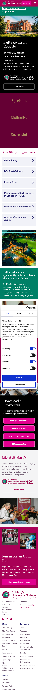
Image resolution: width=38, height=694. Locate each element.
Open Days (6, 660)
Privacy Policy (8, 686)
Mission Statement (14, 284)
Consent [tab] (7, 313)
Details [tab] (19, 313)
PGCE (4, 649)
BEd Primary (7, 628)
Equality (23, 653)
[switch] (33, 355)
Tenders (23, 631)
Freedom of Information (25, 661)
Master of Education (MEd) (8, 639)
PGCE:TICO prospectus (19, 436)
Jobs (22, 628)
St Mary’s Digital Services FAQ (26, 648)
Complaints (24, 644)
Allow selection (19, 384)
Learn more (19, 490)
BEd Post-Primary (9, 631)
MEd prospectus (19, 428)
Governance (25, 634)
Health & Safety (26, 656)
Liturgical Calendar (27, 665)
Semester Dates (8, 656)
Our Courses (19, 87)
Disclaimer (6, 683)
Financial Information (25, 639)
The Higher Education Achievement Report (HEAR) (8, 667)
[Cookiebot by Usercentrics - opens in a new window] (27, 307)
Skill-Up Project (26, 669)
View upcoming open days (19, 582)
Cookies (5, 679)
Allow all (19, 378)
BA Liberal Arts (8, 634)
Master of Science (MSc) (9, 645)
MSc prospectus (19, 444)
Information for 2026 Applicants (14, 9)
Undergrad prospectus (19, 421)
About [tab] (31, 313)
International (7, 653)
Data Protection (8, 689)
